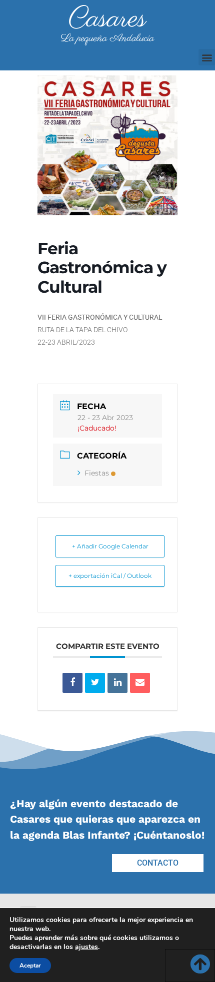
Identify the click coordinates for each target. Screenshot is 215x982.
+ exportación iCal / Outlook (110, 575)
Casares (107, 19)
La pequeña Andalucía (107, 38)
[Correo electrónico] (140, 683)
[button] (206, 57)
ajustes (86, 947)
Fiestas (96, 473)
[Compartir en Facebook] (72, 683)
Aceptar (30, 966)
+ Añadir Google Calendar (110, 546)
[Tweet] (95, 683)
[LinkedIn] (118, 683)
